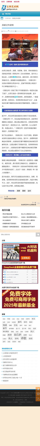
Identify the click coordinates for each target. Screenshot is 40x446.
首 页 (3, 2)
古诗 (8, 322)
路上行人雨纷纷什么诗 (28, 214)
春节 (5, 328)
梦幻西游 (6, 331)
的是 (4, 335)
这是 (9, 341)
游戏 (12, 331)
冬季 (4, 322)
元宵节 (28, 319)
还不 (4, 341)
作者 (22, 319)
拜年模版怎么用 (26, 223)
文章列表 (9, 2)
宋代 (25, 322)
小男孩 (20, 404)
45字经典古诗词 (8, 368)
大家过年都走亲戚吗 (10, 199)
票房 (14, 77)
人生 (13, 319)
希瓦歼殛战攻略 (7, 214)
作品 (18, 319)
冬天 (33, 319)
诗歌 (24, 338)
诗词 (30, 338)
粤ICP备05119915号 (26, 395)
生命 (17, 331)
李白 (29, 328)
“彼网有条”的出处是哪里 (10, 374)
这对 (16, 96)
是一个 (18, 328)
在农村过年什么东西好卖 (28, 204)
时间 (25, 325)
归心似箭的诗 (7, 220)
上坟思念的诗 (7, 356)
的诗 (10, 334)
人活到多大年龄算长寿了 (10, 353)
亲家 (7, 64)
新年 (21, 325)
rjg (7, 31)
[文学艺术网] (20, 7)
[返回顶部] (38, 399)
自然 (25, 335)
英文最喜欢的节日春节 (28, 227)
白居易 (26, 331)
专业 (4, 319)
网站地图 (12, 395)
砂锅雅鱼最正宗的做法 (9, 223)
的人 (32, 331)
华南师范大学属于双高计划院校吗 (12, 217)
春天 (30, 325)
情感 (5, 325)
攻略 (10, 325)
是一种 (24, 328)
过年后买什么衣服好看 (10, 359)
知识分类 (16, 2)
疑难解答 (18, 395)
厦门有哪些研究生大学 (10, 365)
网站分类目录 (29, 393)
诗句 (17, 338)
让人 (30, 335)
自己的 (17, 334)
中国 (8, 319)
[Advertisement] (20, 426)
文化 (15, 325)
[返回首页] (38, 389)
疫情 (22, 331)
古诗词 (14, 322)
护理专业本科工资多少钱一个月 (12, 378)
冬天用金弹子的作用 (9, 371)
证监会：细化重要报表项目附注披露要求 (30, 217)
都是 (19, 341)
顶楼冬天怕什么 (8, 362)
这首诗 (14, 341)
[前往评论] (38, 394)
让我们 (4, 338)
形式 (30, 322)
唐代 (20, 321)
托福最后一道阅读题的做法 (11, 227)
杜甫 (34, 328)
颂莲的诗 (5, 381)
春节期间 (11, 328)
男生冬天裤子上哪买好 (28, 220)
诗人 (10, 338)
